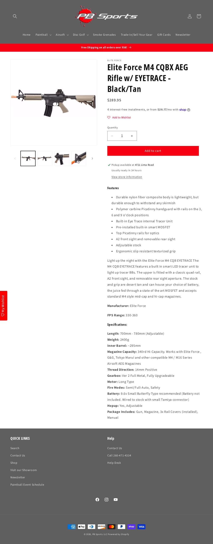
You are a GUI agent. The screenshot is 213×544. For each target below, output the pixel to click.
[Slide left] (15, 158)
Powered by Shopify (118, 534)
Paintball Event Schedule (27, 485)
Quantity (112, 127)
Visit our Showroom (23, 470)
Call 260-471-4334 (119, 456)
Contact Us (17, 456)
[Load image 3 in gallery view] (61, 158)
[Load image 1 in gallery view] (28, 158)
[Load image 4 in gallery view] (78, 158)
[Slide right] (92, 158)
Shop (13, 463)
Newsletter (17, 477)
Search (15, 448)
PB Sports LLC (99, 534)
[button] (15, 16)
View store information (126, 177)
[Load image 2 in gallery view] (44, 158)
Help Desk (114, 463)
